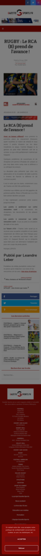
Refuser (21, 548)
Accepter (21, 539)
